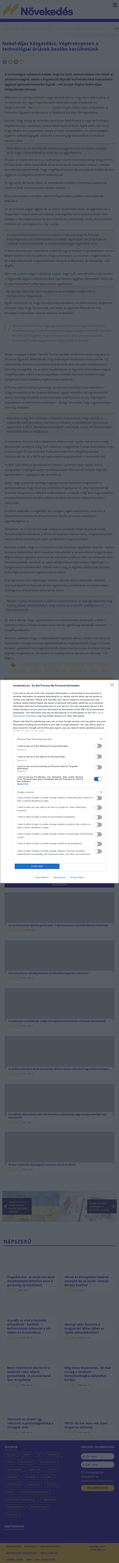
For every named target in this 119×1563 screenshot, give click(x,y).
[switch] (98, 746)
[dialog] (59, 781)
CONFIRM (37, 866)
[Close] (113, 686)
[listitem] (59, 739)
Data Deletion (42, 877)
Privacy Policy (77, 877)
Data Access (59, 877)
